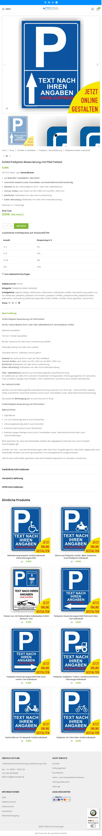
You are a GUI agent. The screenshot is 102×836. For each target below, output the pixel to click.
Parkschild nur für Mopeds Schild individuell (26, 737)
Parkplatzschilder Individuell (77, 150)
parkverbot (7, 298)
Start (4, 150)
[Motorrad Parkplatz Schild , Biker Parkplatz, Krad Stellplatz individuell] (76, 529)
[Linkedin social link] (49, 2)
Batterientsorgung (10, 815)
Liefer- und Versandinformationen (68, 777)
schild (47, 298)
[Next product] (10, 156)
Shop (12, 150)
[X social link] (45, 2)
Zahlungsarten (59, 768)
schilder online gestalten (70, 298)
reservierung (19, 298)
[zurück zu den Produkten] (6, 156)
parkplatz (20, 295)
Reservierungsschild (35, 298)
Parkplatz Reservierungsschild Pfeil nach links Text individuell (76, 617)
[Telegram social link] (56, 2)
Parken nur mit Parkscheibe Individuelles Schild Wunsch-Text (26, 617)
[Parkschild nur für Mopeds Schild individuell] (26, 711)
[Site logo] (51, 9)
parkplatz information (35, 295)
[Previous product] (3, 156)
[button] (4, 64)
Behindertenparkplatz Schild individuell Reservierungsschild (26, 556)
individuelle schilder (62, 292)
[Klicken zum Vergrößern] (7, 108)
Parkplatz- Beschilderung (50, 150)
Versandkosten (27, 172)
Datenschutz (8, 806)
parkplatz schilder (54, 295)
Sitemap (56, 786)
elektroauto (35, 292)
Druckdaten (57, 772)
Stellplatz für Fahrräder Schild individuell (75, 737)
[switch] (93, 826)
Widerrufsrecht (9, 802)
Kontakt (56, 763)
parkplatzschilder (86, 295)
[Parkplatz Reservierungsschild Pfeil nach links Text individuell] (76, 590)
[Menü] (97, 809)
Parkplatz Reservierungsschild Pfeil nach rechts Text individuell (26, 678)
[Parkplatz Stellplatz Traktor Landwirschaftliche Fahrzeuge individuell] (76, 650)
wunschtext (88, 298)
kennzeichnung (79, 292)
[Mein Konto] (92, 9)
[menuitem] (76, 763)
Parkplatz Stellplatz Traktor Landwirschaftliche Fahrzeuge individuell (76, 678)
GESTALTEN (21, 226)
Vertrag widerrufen (61, 782)
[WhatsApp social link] (53, 2)
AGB (4, 797)
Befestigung (20, 398)
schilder (54, 298)
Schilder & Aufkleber (26, 150)
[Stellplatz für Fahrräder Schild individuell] (76, 711)
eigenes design (22, 292)
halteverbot (47, 292)
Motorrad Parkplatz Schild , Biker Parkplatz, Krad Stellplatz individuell (76, 556)
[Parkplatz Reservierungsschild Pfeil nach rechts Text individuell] (26, 650)
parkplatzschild (70, 295)
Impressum (7, 811)
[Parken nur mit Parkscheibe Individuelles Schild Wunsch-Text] (26, 590)
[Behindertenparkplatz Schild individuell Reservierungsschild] (26, 529)
